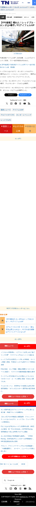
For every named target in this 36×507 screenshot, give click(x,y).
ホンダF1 (27, 346)
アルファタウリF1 (7, 115)
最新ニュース (6, 110)
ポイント (26, 17)
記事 (3, 17)
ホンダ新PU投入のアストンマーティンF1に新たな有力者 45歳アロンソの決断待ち (17, 411)
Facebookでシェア (25, 95)
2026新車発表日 (18, 17)
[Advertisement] (18, 224)
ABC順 (23, 464)
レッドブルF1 (6, 120)
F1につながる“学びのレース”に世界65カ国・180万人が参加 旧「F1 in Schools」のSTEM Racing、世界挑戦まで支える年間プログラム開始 (17, 429)
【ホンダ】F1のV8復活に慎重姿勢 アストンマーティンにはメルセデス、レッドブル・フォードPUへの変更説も (17, 419)
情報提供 (16, 501)
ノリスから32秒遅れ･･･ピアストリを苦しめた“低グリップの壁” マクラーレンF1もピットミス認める (18, 353)
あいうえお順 (14, 464)
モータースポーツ (4, 13)
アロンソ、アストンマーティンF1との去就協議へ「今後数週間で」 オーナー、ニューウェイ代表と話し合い (18, 448)
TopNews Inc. (23, 497)
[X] (6, 488)
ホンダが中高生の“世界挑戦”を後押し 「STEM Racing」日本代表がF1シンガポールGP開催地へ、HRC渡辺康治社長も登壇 (18, 438)
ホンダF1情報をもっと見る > (18, 456)
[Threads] (20, 488)
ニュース (14, 13)
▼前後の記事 (30, 128)
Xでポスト (11, 95)
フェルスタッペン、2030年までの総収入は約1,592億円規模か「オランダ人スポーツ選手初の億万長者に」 (18, 388)
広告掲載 (4, 501)
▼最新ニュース (6, 128)
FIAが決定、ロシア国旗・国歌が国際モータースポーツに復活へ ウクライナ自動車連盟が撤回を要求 (18, 370)
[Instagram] (10, 488)
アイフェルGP (18, 110)
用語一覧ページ (4, 464)
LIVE (33, 17)
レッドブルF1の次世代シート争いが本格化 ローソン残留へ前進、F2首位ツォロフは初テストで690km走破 (18, 362)
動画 (28, 2)
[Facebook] (15, 488)
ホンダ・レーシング (21, 7)
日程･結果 (9, 17)
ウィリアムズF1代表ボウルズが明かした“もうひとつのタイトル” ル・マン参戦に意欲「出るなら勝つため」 (17, 378)
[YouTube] (25, 488)
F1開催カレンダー (6, 7)
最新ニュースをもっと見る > (18, 396)
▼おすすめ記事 (18, 128)
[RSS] (30, 488)
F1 (23, 2)
